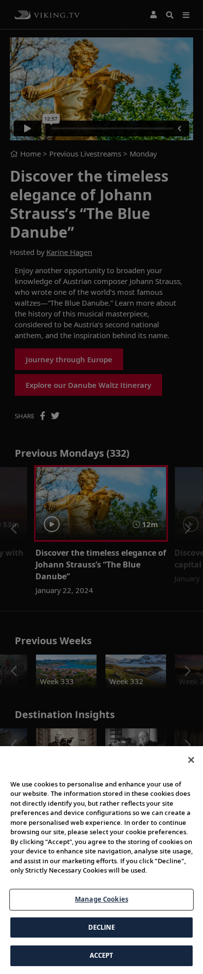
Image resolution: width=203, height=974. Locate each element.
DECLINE (101, 927)
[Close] (191, 760)
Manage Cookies (101, 899)
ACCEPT (102, 955)
